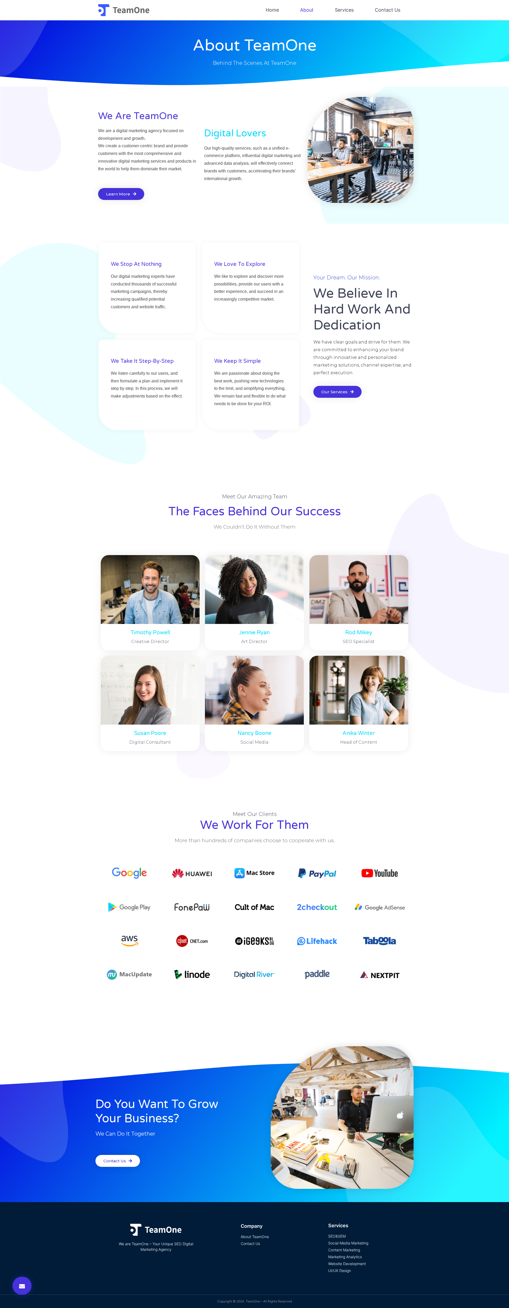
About (307, 10)
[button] (22, 1286)
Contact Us (387, 10)
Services (344, 10)
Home (272, 10)
